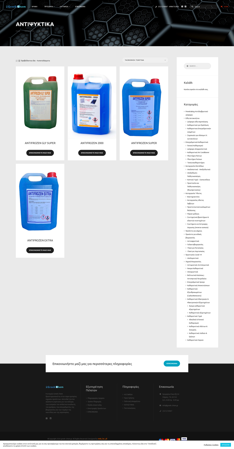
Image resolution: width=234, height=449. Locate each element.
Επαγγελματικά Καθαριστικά (197, 142)
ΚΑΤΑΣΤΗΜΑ (29, 31)
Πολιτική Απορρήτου (132, 401)
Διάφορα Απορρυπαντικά (197, 149)
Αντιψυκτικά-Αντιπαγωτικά (198, 265)
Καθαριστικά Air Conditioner (198, 152)
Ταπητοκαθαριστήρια (196, 163)
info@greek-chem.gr (170, 405)
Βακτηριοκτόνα (193, 197)
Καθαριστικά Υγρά (194, 316)
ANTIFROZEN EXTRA (40, 240)
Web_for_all (102, 439)
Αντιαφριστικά (193, 241)
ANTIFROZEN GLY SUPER (40, 143)
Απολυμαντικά (193, 258)
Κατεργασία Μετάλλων (195, 166)
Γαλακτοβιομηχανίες (195, 245)
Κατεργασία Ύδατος (194, 193)
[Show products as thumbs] (17, 61)
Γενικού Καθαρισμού (195, 146)
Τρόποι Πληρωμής (94, 402)
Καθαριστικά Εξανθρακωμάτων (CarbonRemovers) (194, 292)
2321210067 (167, 411)
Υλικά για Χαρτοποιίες (196, 251)
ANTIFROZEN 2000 (92, 143)
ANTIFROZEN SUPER (144, 143)
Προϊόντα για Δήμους (194, 231)
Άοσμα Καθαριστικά (195, 268)
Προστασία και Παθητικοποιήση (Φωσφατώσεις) (193, 186)
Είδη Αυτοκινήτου (193, 118)
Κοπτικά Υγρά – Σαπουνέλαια (198, 180)
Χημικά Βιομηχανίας (193, 262)
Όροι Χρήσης (129, 398)
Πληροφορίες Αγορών (96, 398)
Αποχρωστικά (192, 272)
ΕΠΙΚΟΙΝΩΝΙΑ (93, 412)
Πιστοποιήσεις (130, 408)
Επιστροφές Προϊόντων (97, 408)
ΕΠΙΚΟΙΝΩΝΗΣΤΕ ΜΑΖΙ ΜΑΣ (40, 153)
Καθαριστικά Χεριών (195, 340)
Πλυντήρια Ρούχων (194, 159)
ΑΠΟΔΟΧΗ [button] (225, 445)
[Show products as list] (19, 61)
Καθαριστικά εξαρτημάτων (200, 313)
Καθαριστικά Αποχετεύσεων (198, 285)
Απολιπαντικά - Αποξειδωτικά (198, 169)
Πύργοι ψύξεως (193, 214)
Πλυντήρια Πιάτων (194, 156)
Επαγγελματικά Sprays (196, 282)
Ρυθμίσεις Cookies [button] (211, 445)
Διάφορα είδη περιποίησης (197, 122)
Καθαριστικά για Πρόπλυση (198, 125)
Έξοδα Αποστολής (95, 405)
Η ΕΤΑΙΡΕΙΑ (128, 395)
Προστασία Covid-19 (194, 255)
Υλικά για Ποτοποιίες (195, 248)
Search (187, 66)
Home (18, 31)
